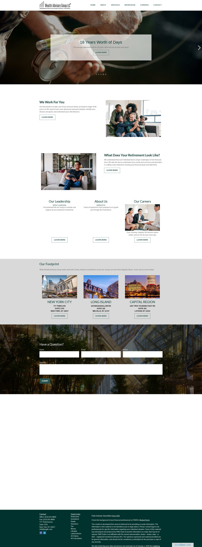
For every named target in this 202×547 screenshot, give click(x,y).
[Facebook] (40, 532)
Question (42, 363)
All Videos (74, 536)
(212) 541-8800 (50, 517)
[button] (93, 5)
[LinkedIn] (44, 532)
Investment (75, 519)
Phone (125, 350)
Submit (45, 381)
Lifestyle (74, 531)
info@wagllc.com (45, 529)
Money (73, 529)
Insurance (74, 524)
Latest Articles (76, 533)
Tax (72, 526)
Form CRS (116, 516)
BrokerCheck (145, 520)
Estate (73, 521)
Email (83, 350)
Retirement (75, 517)
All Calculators (76, 538)
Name (41, 350)
